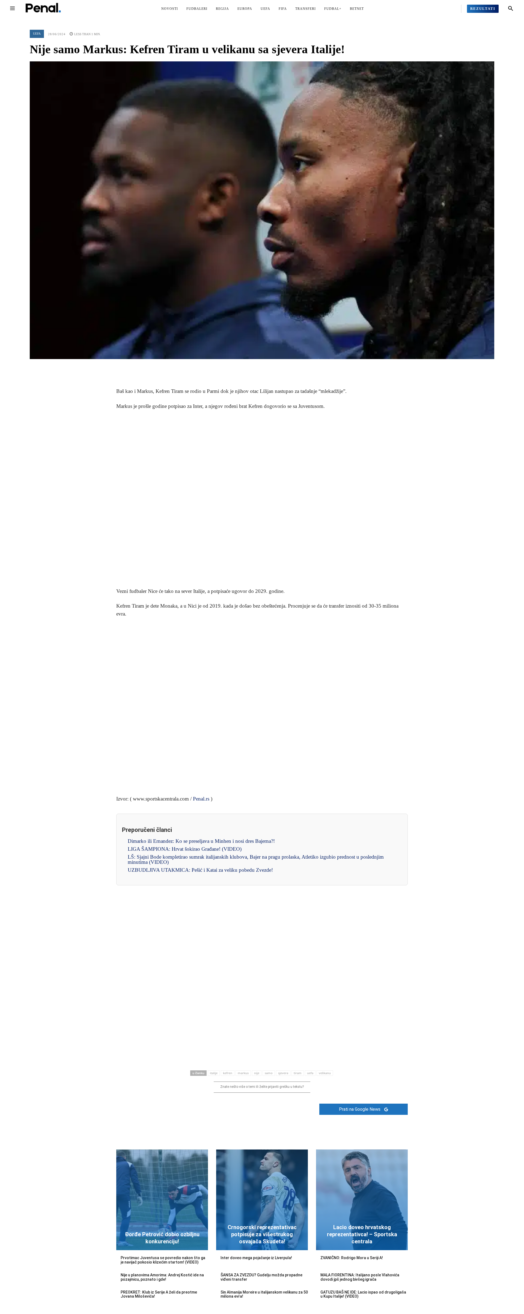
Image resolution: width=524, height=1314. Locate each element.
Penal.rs (201, 799)
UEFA (37, 33)
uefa (310, 1073)
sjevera (283, 1073)
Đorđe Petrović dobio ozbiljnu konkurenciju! (162, 1238)
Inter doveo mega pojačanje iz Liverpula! (256, 1258)
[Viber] (287, 367)
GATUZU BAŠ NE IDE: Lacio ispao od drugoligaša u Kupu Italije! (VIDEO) (363, 1294)
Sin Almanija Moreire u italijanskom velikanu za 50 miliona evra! (264, 1294)
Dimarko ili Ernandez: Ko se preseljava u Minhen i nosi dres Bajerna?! (201, 841)
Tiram (298, 1073)
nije (256, 1073)
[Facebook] (236, 367)
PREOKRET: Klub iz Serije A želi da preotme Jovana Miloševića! (159, 1294)
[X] (249, 367)
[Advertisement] (262, 499)
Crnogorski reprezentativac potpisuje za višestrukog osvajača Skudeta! (262, 1234)
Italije (214, 1073)
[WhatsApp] (274, 367)
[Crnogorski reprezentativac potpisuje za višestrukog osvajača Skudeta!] (262, 1199)
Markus (243, 1073)
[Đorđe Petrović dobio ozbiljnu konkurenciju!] (162, 1199)
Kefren (227, 1073)
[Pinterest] (262, 367)
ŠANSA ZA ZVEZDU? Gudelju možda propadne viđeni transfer (261, 1277)
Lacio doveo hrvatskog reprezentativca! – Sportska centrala (362, 1234)
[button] (510, 8)
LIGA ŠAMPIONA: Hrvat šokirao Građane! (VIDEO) (185, 849)
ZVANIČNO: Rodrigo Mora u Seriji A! (351, 1258)
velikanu (325, 1073)
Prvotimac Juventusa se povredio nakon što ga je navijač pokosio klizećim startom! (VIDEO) (163, 1260)
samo (269, 1073)
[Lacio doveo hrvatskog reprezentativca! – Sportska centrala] (362, 1199)
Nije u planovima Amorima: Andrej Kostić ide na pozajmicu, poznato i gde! (162, 1277)
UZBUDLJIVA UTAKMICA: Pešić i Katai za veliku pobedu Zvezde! (200, 870)
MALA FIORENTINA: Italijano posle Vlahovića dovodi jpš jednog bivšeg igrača (359, 1277)
